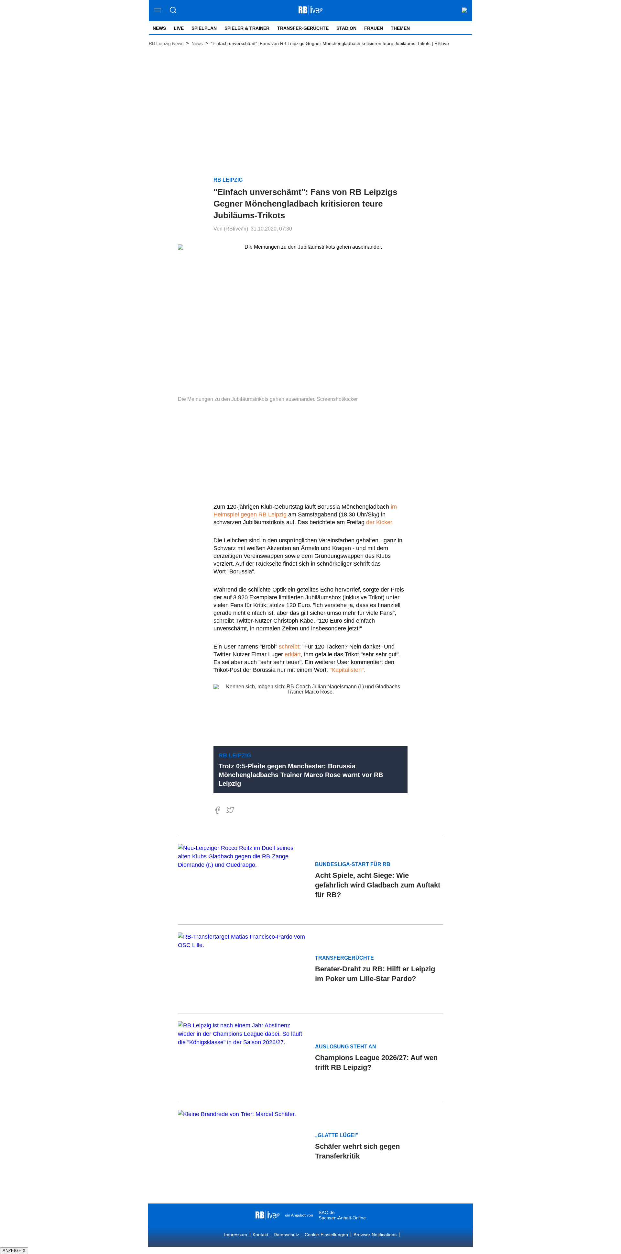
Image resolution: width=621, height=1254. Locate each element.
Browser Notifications (375, 1234)
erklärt (293, 654)
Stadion (346, 28)
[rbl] (268, 1215)
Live (179, 28)
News (159, 28)
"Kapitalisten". (347, 670)
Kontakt (260, 1234)
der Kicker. (380, 522)
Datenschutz (286, 1234)
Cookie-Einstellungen (326, 1234)
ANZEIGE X (14, 1250)
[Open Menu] (157, 10)
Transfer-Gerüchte (303, 28)
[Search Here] (173, 10)
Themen (400, 28)
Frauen (373, 28)
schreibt (289, 646)
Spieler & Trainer (246, 28)
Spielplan (204, 28)
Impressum (235, 1234)
